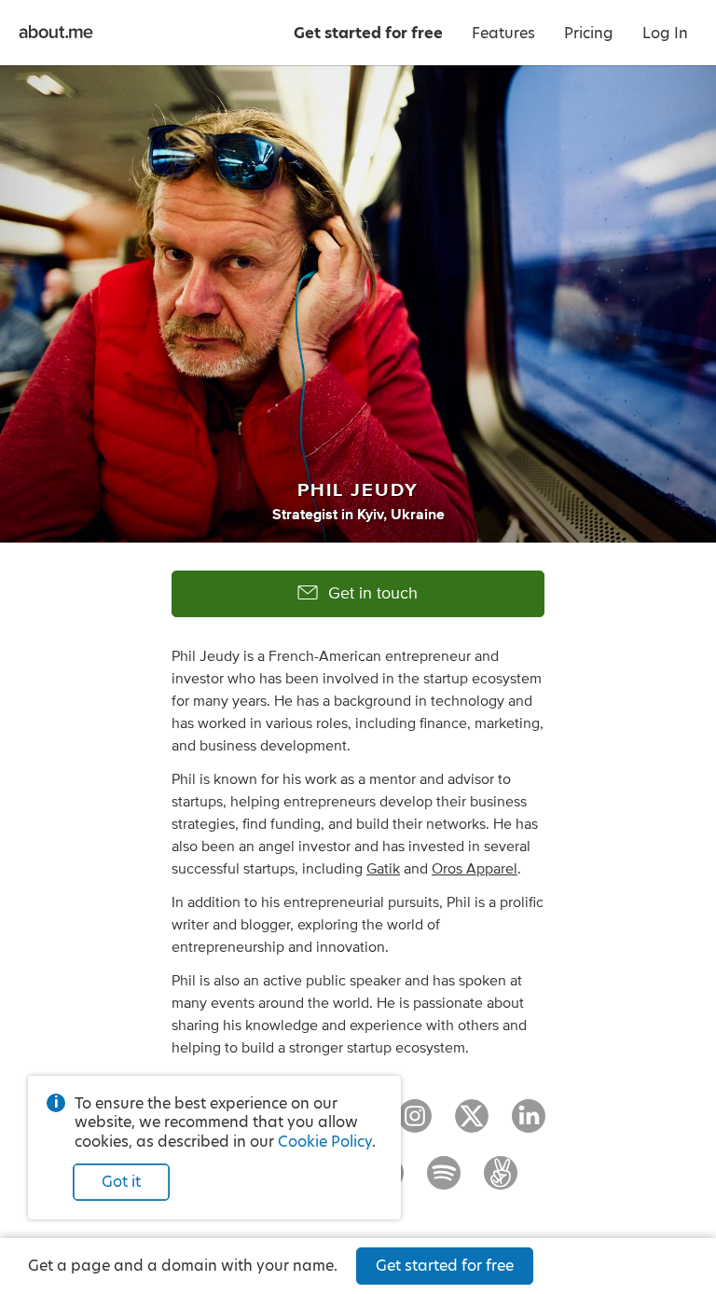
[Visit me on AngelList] (500, 1181)
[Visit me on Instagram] (415, 1124)
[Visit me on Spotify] (444, 1181)
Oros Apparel (474, 868)
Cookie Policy (325, 1141)
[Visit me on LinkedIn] (528, 1124)
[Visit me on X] (472, 1124)
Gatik (383, 868)
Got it (121, 1181)
